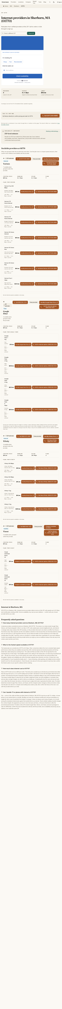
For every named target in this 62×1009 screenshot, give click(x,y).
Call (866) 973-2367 (24, 436)
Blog (45, 2)
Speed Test (34, 2)
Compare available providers (51, 527)
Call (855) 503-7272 (21, 302)
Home (6, 6)
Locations (21, 2)
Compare (28, 2)
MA (11, 6)
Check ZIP (31, 33)
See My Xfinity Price (50, 436)
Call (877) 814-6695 (51, 115)
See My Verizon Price (50, 159)
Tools (39, 2)
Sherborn (16, 6)
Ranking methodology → (53, 131)
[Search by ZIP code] (49, 2)
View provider (37, 159)
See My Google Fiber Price (48, 302)
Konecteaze (5, 2)
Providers (13, 2)
